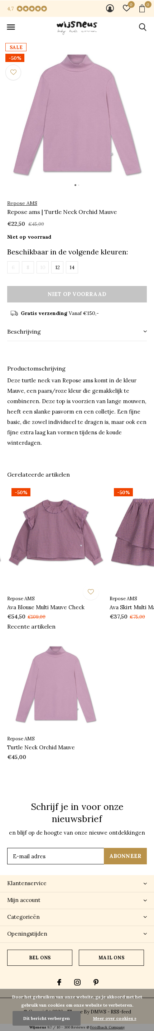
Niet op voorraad (77, 294)
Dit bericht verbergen (46, 1018)
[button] (10, 27)
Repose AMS (22, 203)
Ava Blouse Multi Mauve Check (46, 607)
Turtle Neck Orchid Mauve (41, 747)
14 (71, 267)
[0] (142, 8)
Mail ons (111, 958)
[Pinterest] (95, 982)
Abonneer (125, 856)
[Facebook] (59, 982)
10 (42, 267)
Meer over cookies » (114, 1018)
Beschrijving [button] (24, 331)
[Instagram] (77, 982)
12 (57, 267)
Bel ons (39, 958)
